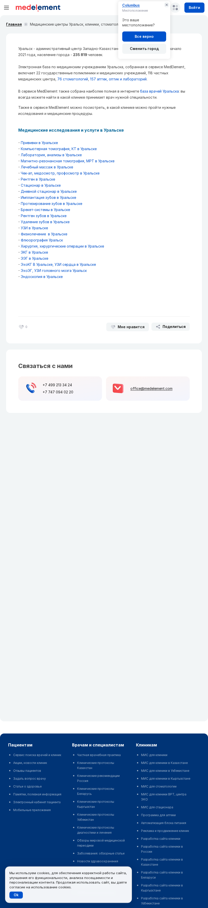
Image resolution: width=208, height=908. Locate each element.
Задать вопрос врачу (29, 778)
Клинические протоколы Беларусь (95, 791)
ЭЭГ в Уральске (34, 258)
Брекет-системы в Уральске (45, 209)
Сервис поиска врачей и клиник (37, 755)
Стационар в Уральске (41, 185)
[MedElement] (38, 7)
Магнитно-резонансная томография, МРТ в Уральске (67, 161)
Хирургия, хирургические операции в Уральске (62, 246)
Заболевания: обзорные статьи (101, 853)
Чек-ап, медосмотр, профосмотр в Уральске (60, 173)
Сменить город (144, 48)
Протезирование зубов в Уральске (51, 203)
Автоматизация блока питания (163, 823)
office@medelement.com (151, 388)
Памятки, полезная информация (37, 794)
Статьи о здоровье (27, 786)
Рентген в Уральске (38, 179)
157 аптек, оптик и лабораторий (118, 79)
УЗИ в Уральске (34, 228)
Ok (16, 895)
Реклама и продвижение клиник (165, 831)
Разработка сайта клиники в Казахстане (162, 862)
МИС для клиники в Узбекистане (165, 771)
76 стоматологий (72, 79)
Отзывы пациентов (27, 771)
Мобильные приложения (32, 810)
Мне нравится (131, 327)
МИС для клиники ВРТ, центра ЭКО (163, 796)
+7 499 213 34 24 (57, 385)
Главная (14, 24)
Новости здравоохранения (97, 861)
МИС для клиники (154, 755)
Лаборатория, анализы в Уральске (51, 155)
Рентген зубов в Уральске (43, 216)
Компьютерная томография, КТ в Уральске (59, 149)
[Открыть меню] (7, 8)
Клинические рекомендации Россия (98, 778)
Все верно (144, 36)
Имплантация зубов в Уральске (48, 197)
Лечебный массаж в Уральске (47, 167)
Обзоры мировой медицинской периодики (101, 843)
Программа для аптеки (158, 815)
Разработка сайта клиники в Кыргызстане (162, 887)
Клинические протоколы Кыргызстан (95, 804)
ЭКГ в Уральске (34, 252)
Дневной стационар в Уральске (49, 191)
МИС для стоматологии (159, 786)
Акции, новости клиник (30, 763)
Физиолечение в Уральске (44, 234)
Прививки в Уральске (39, 143)
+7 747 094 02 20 (58, 392)
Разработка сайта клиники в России (162, 849)
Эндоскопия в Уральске (42, 276)
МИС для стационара (157, 807)
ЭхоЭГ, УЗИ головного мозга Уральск (54, 270)
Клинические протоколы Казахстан (95, 765)
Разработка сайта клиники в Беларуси (162, 874)
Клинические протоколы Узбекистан (95, 817)
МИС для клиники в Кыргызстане (165, 778)
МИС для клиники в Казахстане (164, 763)
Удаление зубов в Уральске (45, 222)
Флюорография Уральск (42, 240)
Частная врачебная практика (99, 755)
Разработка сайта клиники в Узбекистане (162, 900)
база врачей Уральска (159, 91)
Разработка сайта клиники (160, 839)
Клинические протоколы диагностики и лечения (95, 830)
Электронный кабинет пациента (37, 802)
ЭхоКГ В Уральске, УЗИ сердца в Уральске (58, 264)
